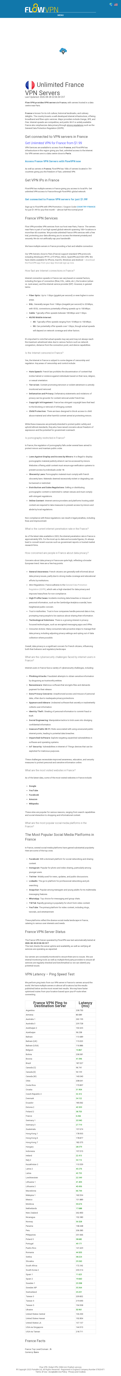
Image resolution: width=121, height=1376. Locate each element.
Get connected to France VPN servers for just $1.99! (56, 199)
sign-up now (68, 263)
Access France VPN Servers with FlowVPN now (53, 161)
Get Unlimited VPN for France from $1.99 (53, 143)
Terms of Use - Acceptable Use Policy (51, 1372)
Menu (61, 15)
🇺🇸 (116, 4)
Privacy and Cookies (77, 1372)
